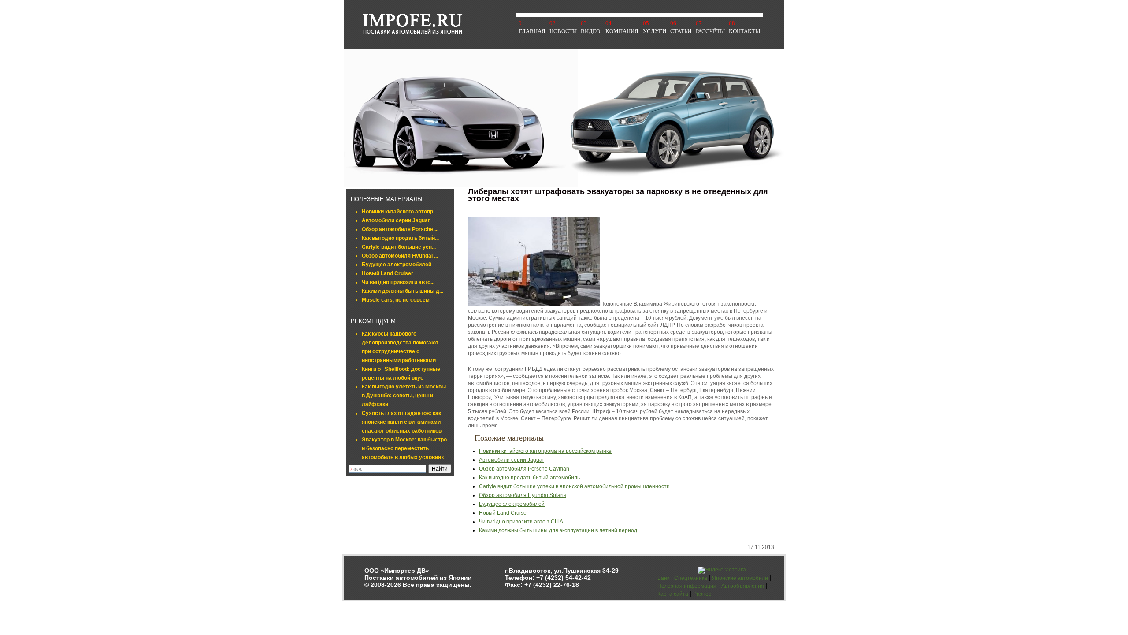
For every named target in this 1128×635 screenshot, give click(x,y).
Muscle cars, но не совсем (396, 300)
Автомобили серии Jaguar (396, 220)
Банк (663, 578)
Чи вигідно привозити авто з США (521, 522)
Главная (532, 31)
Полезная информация (686, 586)
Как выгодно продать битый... (400, 238)
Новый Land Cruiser (387, 273)
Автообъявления (742, 586)
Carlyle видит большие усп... (399, 247)
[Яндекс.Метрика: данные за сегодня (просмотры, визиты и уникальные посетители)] (722, 570)
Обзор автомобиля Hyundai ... (400, 256)
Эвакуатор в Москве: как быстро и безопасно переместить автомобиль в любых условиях (404, 448)
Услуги (654, 31)
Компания (621, 31)
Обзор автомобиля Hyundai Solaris (522, 495)
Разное (702, 594)
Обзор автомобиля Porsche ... (400, 229)
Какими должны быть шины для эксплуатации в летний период (558, 530)
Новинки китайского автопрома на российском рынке (545, 451)
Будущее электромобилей (396, 264)
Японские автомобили (740, 578)
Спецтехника (690, 578)
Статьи (680, 31)
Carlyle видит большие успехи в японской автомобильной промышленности (574, 486)
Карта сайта (672, 594)
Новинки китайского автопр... (399, 212)
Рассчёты (710, 31)
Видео (590, 31)
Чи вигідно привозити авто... (398, 282)
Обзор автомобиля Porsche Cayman (524, 469)
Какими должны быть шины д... (402, 291)
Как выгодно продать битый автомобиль (529, 477)
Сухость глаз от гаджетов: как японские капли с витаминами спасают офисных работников (402, 422)
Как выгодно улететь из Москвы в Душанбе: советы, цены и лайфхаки (404, 395)
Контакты (744, 31)
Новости (563, 31)
